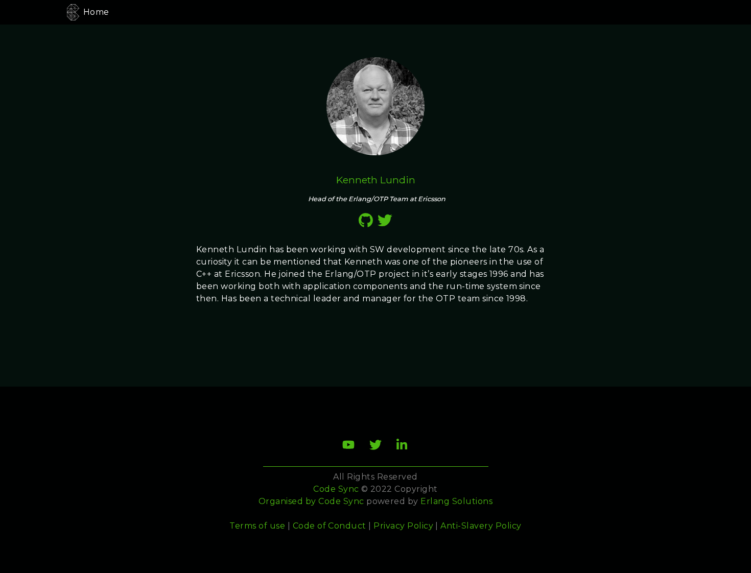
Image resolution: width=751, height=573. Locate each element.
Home (96, 12)
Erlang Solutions (456, 501)
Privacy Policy (403, 526)
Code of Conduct (329, 526)
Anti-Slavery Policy (480, 526)
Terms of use (257, 526)
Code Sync (341, 501)
